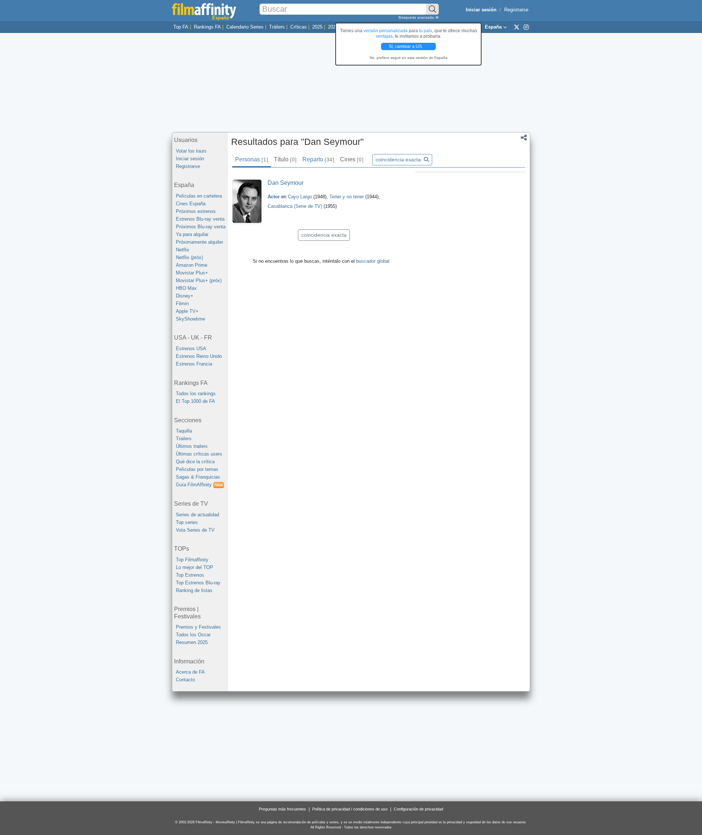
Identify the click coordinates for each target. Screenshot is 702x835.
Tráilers (277, 27)
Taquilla (184, 431)
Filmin (182, 303)
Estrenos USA (191, 348)
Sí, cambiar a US (406, 46)
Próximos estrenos (196, 211)
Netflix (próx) (189, 257)
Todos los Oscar (193, 634)
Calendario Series (245, 27)
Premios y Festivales (198, 627)
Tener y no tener (347, 196)
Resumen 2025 (192, 642)
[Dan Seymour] (247, 201)
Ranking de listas (194, 590)
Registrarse (516, 9)
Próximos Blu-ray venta (201, 226)
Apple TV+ (187, 311)
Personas (251, 159)
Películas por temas (197, 469)
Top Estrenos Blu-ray (198, 582)
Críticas (298, 27)
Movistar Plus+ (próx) (199, 280)
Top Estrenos (190, 575)
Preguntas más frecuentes (282, 809)
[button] (523, 138)
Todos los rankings (196, 393)
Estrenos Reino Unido (199, 356)
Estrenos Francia (194, 364)
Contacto (185, 679)
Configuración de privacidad (418, 809)
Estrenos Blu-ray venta (200, 219)
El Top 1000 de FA (195, 401)
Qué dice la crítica (195, 461)
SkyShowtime (190, 319)
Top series (187, 522)
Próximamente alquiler (199, 242)
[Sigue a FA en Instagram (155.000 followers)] (526, 27)
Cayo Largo (300, 196)
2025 (317, 27)
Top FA (180, 27)
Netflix (182, 249)
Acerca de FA (190, 672)
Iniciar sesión (190, 158)
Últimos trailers (192, 446)
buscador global (372, 261)
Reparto (318, 159)
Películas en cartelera (199, 196)
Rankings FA (207, 27)
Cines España (190, 203)
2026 (333, 27)
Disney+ (184, 296)
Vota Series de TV (195, 530)
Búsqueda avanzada (417, 17)
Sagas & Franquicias (198, 477)
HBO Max (186, 288)
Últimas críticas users (199, 454)
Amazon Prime (191, 265)
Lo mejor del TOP (194, 567)
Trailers (184, 438)
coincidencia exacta (398, 159)
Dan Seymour (285, 183)
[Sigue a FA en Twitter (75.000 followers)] (517, 27)
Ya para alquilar (192, 234)
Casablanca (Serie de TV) (295, 206)
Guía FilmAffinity (199, 484)
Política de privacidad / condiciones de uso (350, 809)
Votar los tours (191, 151)
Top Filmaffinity (192, 559)
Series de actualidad (197, 514)
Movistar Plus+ (192, 273)
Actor (274, 196)
